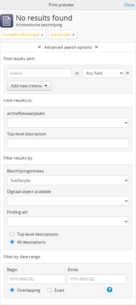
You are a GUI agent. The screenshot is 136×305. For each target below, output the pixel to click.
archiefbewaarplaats (26, 113)
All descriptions (31, 242)
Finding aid (17, 212)
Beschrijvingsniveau (25, 171)
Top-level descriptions (37, 234)
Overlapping (28, 290)
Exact (59, 290)
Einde (73, 269)
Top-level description (26, 134)
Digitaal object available (29, 191)
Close (129, 5)
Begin (12, 269)
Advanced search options (68, 47)
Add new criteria (26, 86)
